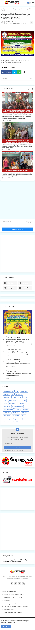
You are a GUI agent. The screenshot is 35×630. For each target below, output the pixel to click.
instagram (11, 288)
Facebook (8, 72)
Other (5, 403)
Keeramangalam (14, 400)
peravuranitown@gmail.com (13, 612)
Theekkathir (7, 422)
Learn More (13, 622)
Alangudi (6, 394)
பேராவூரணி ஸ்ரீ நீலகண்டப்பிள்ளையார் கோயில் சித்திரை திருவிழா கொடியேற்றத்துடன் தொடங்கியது (16, 117)
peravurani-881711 (17, 406)
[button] (33, 3)
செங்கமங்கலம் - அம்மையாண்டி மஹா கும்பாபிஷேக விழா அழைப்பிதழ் (17, 341)
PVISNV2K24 (7, 416)
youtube (26, 288)
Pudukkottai (25, 409)
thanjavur (22, 419)
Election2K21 (7, 397)
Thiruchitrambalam (18, 422)
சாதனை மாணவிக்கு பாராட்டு (9, 176)
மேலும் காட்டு (30, 89)
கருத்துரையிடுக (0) (18, 229)
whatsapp (26, 283)
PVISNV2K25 (16, 416)
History (25, 397)
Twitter (14, 72)
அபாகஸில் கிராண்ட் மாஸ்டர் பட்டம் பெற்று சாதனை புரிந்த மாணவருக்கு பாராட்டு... (17, 146)
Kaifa (5, 400)
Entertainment (17, 397)
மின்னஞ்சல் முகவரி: (9, 609)
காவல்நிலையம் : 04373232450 (13, 597)
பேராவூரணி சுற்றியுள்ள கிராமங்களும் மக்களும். (17, 352)
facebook (11, 283)
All (12, 394)
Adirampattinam (9, 391)
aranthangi (18, 394)
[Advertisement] (17, 200)
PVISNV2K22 (25, 412)
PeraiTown (21, 403)
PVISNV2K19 (16, 412)
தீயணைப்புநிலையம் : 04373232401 (14, 595)
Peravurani (9, 9)
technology (7, 419)
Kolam (24, 400)
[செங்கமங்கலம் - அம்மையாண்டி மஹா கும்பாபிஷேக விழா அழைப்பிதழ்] (17, 322)
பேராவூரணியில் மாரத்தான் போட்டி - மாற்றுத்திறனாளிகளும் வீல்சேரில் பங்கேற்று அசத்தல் (18, 362)
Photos (17, 409)
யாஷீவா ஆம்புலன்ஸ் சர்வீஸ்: (11, 604)
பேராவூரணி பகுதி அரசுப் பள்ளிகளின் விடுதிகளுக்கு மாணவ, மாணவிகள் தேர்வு (18, 374)
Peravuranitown (8, 409)
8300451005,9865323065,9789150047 (16, 607)
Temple (15, 419)
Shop (23, 416)
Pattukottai (12, 403)
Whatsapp (19, 72)
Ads (17, 391)
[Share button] (24, 72)
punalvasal (7, 412)
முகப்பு (3, 9)
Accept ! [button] (6, 626)
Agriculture (24, 391)
